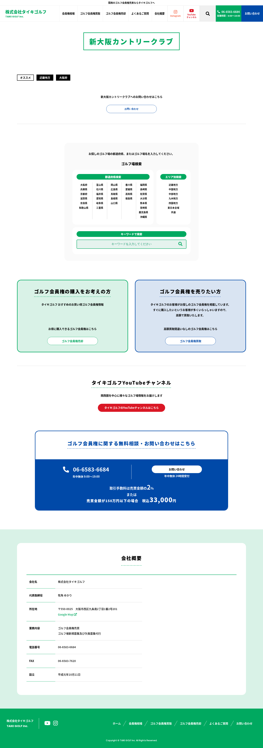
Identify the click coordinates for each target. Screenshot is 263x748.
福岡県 (143, 184)
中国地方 (173, 189)
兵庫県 (83, 189)
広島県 (114, 189)
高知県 (128, 194)
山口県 (114, 203)
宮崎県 (143, 207)
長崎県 (143, 189)
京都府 (83, 194)
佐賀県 (143, 194)
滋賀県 (83, 198)
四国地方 (173, 203)
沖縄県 (143, 216)
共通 (173, 212)
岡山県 (114, 184)
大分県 (143, 198)
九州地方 (173, 198)
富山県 (99, 184)
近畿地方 (173, 184)
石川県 (99, 189)
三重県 (99, 207)
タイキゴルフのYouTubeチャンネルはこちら (131, 407)
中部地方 (173, 194)
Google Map (65, 614)
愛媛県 (128, 189)
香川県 (128, 184)
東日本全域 (173, 207)
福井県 (99, 194)
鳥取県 (114, 194)
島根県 (114, 198)
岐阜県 (99, 203)
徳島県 (128, 198)
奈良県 (83, 203)
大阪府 (83, 184)
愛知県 (99, 198)
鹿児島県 (143, 212)
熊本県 (143, 203)
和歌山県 (83, 207)
